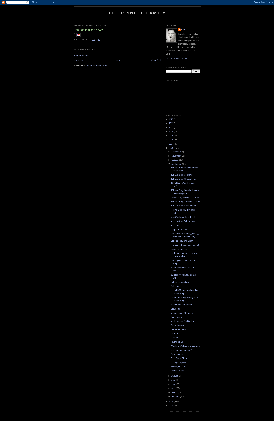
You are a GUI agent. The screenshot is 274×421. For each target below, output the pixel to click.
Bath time (175, 286)
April (173, 388)
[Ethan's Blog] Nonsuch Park (184, 179)
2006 (171, 148)
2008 (171, 140)
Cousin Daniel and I (180, 249)
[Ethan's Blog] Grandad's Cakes (185, 201)
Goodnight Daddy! (179, 366)
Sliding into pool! (178, 362)
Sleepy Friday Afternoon (182, 313)
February (175, 396)
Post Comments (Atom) (97, 66)
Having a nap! (177, 342)
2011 (171, 127)
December (176, 151)
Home (117, 60)
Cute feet (175, 337)
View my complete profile (179, 58)
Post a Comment (81, 55)
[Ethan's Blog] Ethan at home (184, 206)
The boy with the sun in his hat (185, 245)
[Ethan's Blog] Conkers (181, 175)
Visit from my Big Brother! (183, 321)
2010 (171, 131)
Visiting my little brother (181, 305)
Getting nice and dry (180, 282)
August (175, 376)
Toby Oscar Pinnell (179, 358)
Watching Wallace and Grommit (185, 346)
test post (175, 225)
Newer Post (79, 60)
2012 (171, 123)
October (175, 160)
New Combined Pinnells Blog (184, 217)
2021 (171, 119)
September (176, 164)
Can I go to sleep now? (181, 350)
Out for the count (178, 329)
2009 (171, 135)
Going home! (176, 317)
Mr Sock (174, 333)
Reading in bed (177, 370)
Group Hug (175, 309)
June (173, 384)
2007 (171, 144)
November (176, 156)
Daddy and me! (178, 354)
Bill (183, 29)
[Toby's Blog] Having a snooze (185, 197)
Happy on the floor (179, 229)
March (174, 392)
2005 (171, 401)
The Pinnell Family (137, 13)
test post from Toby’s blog (183, 221)
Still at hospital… (178, 325)
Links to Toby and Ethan (182, 241)
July (173, 380)
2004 (171, 406)
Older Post (156, 60)
